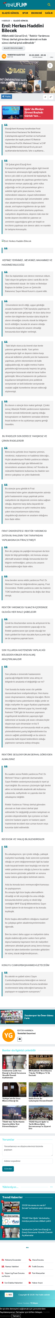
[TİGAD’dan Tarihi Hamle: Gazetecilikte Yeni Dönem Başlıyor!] (14, 1113)
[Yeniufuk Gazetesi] (8, 1035)
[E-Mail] (19, 1039)
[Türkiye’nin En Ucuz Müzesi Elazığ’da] (14, 1089)
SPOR (25, 13)
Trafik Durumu (38, 1267)
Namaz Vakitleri (12, 1267)
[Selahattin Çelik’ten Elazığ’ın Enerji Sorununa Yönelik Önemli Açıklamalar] (14, 1062)
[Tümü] (51, 1187)
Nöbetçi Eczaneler (13, 1260)
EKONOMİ (36, 13)
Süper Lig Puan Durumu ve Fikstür (13, 1274)
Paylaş (8, 96)
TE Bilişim (34, 1303)
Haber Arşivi (37, 1283)
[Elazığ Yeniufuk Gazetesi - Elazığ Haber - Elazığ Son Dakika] (15, 5)
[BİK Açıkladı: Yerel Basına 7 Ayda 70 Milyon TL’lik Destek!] (41, 1062)
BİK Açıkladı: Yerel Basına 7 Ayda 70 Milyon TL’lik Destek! (40, 1073)
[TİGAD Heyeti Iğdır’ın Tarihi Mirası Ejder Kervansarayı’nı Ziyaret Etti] (41, 1113)
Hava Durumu (38, 1260)
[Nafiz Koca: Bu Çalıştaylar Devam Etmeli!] (41, 1089)
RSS (10, 1295)
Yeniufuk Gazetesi (26, 1033)
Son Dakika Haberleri (14, 1283)
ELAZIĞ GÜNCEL (10, 13)
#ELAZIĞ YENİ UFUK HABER (13, 48)
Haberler (6, 21)
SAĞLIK (49, 13)
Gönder (8, 1169)
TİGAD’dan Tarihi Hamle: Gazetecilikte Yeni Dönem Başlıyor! (13, 1124)
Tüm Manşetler (38, 1273)
